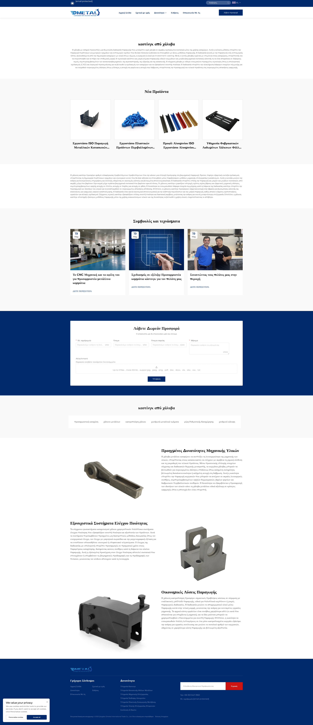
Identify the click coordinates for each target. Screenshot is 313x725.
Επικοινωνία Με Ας (191, 13)
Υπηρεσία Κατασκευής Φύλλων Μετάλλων (136, 690)
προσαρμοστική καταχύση (86, 421)
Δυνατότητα (159, 13)
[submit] (228, 3)
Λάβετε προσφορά (231, 12)
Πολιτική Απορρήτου (161, 716)
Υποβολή (156, 379)
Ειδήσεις (175, 13)
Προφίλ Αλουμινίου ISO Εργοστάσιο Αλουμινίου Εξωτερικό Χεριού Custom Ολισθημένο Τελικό (178, 145)
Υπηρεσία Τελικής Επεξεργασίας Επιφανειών (137, 706)
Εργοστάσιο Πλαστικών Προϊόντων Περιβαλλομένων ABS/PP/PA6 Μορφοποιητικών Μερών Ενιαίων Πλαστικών (134, 145)
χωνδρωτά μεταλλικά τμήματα (165, 421)
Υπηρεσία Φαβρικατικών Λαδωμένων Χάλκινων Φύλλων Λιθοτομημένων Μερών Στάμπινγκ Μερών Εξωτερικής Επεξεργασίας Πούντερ (222, 145)
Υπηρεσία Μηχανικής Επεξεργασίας (134, 694)
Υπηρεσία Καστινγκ (128, 686)
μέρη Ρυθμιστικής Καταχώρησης (199, 421)
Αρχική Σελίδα (125, 13)
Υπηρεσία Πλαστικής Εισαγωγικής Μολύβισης (138, 702)
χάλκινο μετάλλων (112, 421)
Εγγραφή (234, 686)
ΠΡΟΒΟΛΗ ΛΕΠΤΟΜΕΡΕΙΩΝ (91, 119)
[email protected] (84, 1)
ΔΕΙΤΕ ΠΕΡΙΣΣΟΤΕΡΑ (82, 291)
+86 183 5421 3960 (192, 695)
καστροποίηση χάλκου (136, 421)
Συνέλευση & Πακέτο (128, 710)
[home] (85, 12)
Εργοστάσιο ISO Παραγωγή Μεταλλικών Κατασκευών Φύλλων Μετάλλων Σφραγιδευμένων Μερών (90, 145)
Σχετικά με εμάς (143, 13)
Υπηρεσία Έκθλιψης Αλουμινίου (132, 698)
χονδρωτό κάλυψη (227, 421)
